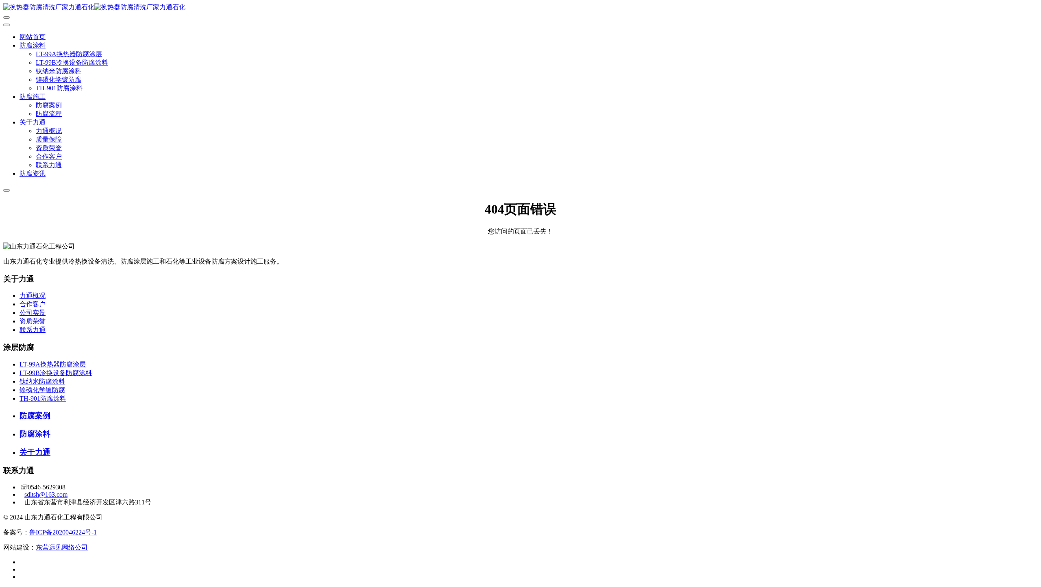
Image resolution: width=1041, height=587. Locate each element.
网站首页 (33, 36)
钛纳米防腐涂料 (58, 71)
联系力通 (49, 164)
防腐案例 (49, 105)
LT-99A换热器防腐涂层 (69, 53)
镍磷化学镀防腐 (58, 79)
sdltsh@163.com (46, 494)
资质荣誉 (49, 147)
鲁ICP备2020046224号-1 (63, 532)
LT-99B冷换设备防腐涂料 (72, 62)
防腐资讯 (33, 173)
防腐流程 (49, 113)
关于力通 (33, 122)
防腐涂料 (33, 45)
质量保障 (49, 139)
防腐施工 (33, 96)
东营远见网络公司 (62, 547)
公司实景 (33, 312)
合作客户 (49, 156)
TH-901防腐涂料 (59, 88)
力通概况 (49, 130)
